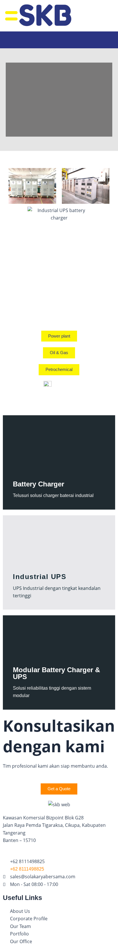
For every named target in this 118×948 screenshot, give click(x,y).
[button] (58, 37)
